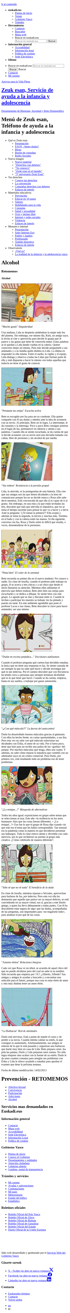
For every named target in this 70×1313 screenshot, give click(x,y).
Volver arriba (15, 1299)
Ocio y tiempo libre (25, 214)
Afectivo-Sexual (17, 1087)
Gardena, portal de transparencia (25, 1169)
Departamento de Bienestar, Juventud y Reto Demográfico (32, 111)
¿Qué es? (20, 251)
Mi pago (12, 1191)
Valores (19, 201)
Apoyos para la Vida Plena (15, 81)
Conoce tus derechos (26, 180)
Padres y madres (23, 235)
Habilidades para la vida (28, 205)
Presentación (22, 143)
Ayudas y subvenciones (20, 1185)
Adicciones (14, 1096)
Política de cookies (25, 53)
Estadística (14, 1201)
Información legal (24, 50)
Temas (18, 16)
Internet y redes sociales (27, 217)
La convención (23, 183)
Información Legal (18, 1137)
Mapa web (20, 34)
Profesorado (21, 238)
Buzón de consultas (25, 152)
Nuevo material (23, 161)
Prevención (21, 195)
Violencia (20, 220)
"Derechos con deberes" (28, 165)
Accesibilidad (22, 47)
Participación (15, 1093)
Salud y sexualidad (25, 211)
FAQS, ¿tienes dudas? (27, 146)
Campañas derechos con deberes (32, 186)
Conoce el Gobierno (19, 1157)
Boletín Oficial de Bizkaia (22, 1220)
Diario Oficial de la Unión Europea (27, 1229)
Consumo (20, 208)
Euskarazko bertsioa (19, 1293)
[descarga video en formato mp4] (26, 320)
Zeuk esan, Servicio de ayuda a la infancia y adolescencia (27, 96)
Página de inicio (23, 13)
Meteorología (15, 1194)
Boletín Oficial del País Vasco (24, 1214)
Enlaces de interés (24, 189)
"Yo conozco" (22, 168)
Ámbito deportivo (24, 241)
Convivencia (15, 1090)
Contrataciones (16, 1188)
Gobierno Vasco (23, 19)
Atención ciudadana (19, 1163)
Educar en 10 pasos (25, 198)
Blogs (18, 149)
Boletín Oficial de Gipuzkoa (23, 1223)
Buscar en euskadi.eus (27, 37)
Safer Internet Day (25, 232)
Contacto (20, 28)
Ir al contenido (9, 4)
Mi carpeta (14, 75)
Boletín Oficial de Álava (21, 1217)
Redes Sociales (23, 155)
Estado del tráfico (17, 1197)
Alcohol (12, 1099)
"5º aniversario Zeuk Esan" (29, 174)
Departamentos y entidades (22, 1160)
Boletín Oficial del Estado (22, 1226)
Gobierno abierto (17, 1166)
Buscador (20, 31)
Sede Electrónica (24, 56)
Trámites (19, 22)
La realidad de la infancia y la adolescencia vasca (41, 254)
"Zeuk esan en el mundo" (28, 171)
